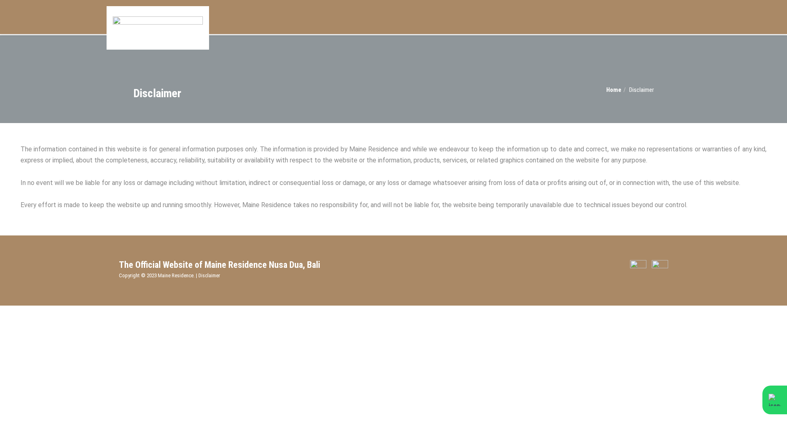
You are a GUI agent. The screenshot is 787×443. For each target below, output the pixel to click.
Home (613, 90)
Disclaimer (209, 275)
